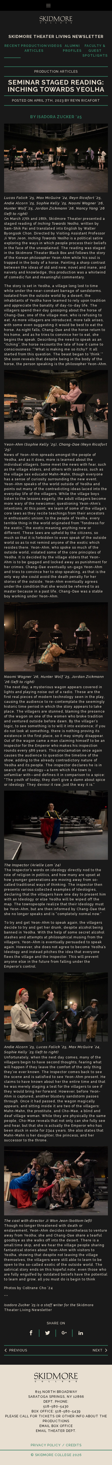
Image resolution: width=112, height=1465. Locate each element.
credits (74, 1445)
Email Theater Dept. (56, 1431)
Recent (12, 46)
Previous (18, 1350)
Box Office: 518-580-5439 (56, 1411)
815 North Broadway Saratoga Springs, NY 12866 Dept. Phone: (56, 1396)
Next (98, 1350)
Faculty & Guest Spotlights (95, 50)
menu (59, 5)
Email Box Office (56, 1426)
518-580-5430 (56, 1406)
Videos (55, 46)
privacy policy (46, 1445)
